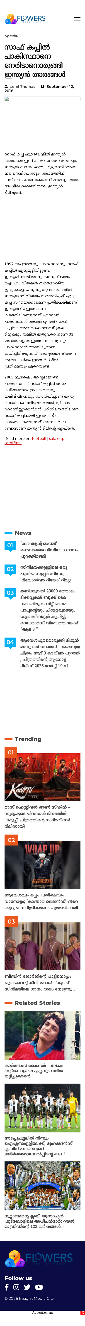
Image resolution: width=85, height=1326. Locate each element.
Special (11, 36)
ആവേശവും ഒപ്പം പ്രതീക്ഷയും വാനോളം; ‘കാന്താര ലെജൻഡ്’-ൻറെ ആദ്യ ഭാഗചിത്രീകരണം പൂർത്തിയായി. (42, 902)
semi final (13, 443)
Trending (28, 739)
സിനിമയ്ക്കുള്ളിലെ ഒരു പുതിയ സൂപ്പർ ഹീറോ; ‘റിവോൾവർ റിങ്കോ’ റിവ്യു (45, 574)
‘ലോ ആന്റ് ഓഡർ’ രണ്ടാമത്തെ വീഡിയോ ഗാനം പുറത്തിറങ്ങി (49, 550)
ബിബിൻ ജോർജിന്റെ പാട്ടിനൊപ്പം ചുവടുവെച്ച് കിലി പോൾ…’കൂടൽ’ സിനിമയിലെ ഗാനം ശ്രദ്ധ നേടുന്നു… (40, 983)
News (23, 533)
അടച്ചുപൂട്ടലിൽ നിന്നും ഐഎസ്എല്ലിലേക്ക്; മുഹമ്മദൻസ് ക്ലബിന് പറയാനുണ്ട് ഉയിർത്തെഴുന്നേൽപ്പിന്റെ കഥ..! (39, 1146)
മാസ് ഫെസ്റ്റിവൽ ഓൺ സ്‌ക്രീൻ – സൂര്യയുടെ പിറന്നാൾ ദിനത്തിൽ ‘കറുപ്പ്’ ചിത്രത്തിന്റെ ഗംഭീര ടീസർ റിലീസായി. (37, 817)
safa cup (56, 438)
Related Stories (37, 1003)
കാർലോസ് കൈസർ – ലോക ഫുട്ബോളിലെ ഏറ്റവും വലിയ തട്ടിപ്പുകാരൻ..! (34, 1071)
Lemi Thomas (22, 86)
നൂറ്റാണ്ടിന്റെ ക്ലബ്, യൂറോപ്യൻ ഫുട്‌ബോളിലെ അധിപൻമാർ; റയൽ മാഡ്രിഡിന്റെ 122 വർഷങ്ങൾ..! (40, 1221)
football (39, 438)
